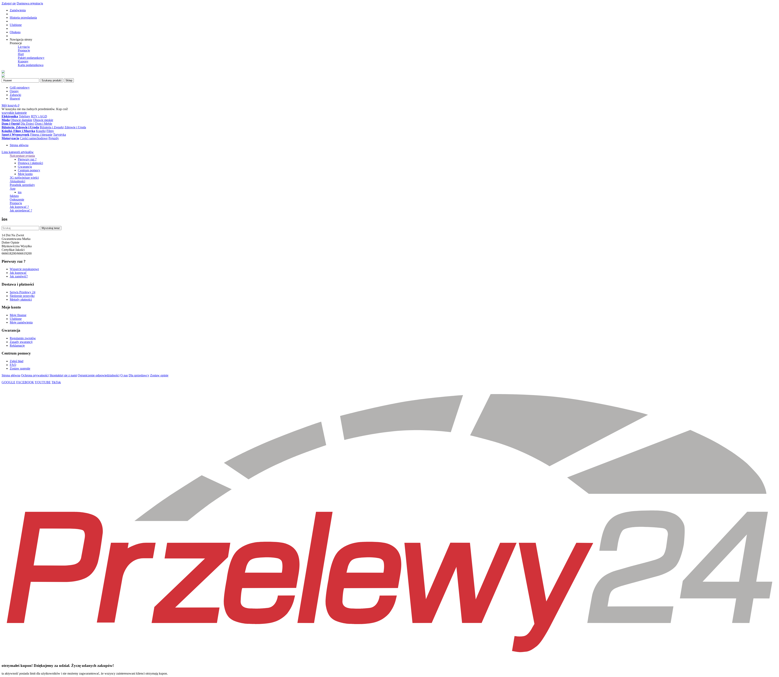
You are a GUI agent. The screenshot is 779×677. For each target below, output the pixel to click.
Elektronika (10, 116)
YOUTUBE (43, 382)
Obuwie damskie (21, 120)
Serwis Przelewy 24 (22, 292)
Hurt (21, 54)
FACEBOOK (25, 382)
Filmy (50, 131)
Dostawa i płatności (30, 163)
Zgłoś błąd (16, 361)
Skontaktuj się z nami (63, 375)
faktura (14, 196)
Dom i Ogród (11, 123)
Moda (6, 120)
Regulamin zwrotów (23, 338)
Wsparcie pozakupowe (24, 269)
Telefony (24, 116)
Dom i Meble (43, 123)
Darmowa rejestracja (30, 3)
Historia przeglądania (23, 17)
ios (20, 192)
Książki (41, 131)
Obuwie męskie (43, 120)
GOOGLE (8, 382)
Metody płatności (21, 299)
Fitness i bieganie (41, 134)
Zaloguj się (9, 3)
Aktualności (17, 181)
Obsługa (15, 32)
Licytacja (24, 46)
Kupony (23, 61)
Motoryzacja (10, 138)
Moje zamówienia (21, 322)
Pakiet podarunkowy (31, 57)
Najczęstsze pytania (22, 155)
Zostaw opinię (159, 375)
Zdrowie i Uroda (75, 127)
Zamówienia (18, 10)
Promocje (24, 50)
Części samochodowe (34, 138)
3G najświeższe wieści (24, 177)
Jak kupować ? (19, 206)
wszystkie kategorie (14, 112)
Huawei (15, 98)
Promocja (16, 203)
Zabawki (15, 95)
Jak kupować (18, 272)
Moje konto (25, 174)
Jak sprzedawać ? (21, 210)
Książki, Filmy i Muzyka (18, 131)
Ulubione (16, 25)
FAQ (13, 364)
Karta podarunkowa (30, 65)
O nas (124, 375)
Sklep (69, 80)
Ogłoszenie (17, 199)
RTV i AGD (39, 116)
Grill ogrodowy (20, 87)
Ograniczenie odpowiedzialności (98, 375)
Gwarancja (25, 166)
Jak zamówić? (19, 276)
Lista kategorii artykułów (18, 152)
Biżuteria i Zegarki (52, 127)
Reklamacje (17, 345)
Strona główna (19, 145)
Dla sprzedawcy (139, 375)
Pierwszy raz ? (27, 159)
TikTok (56, 382)
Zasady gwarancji (21, 342)
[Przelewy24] (389, 657)
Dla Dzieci (27, 123)
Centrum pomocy (29, 170)
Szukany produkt (51, 80)
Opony (14, 91)
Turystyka (59, 134)
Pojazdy (53, 138)
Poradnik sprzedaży (22, 185)
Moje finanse (18, 315)
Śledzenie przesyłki (22, 296)
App (12, 188)
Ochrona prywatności (35, 375)
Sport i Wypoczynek (15, 134)
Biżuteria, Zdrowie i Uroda (20, 127)
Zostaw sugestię (20, 368)
